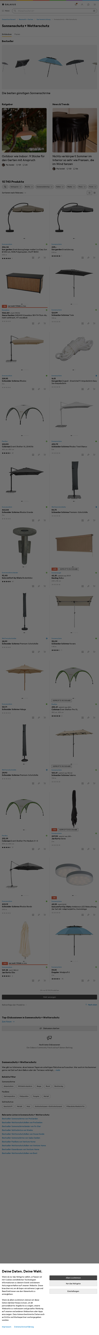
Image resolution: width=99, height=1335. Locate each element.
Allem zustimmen (73, 1278)
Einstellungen (73, 1291)
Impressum (6, 1327)
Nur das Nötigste (73, 1283)
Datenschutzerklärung (24, 1327)
